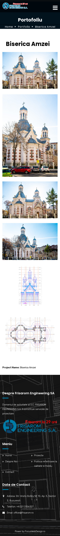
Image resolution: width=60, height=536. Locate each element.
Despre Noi (11, 461)
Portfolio (24, 27)
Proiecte (39, 455)
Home (9, 27)
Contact (9, 472)
